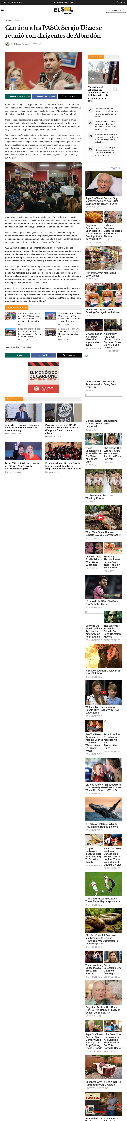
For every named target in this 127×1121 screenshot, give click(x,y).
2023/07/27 (37, 44)
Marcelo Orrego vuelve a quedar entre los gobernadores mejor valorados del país (22, 428)
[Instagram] (121, 2)
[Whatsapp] (125, 2)
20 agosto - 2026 (14, 434)
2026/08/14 (24, 340)
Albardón (15, 347)
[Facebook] (118, 2)
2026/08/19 (64, 324)
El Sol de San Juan (21, 44)
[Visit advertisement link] (43, 377)
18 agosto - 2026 (54, 436)
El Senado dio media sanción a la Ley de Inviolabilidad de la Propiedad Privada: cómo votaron (63, 466)
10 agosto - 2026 (14, 472)
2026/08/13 (64, 340)
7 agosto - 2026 (53, 472)
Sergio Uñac (26, 347)
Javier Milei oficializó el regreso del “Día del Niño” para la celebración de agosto (22, 466)
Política (16, 20)
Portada (8, 20)
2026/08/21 (24, 324)
